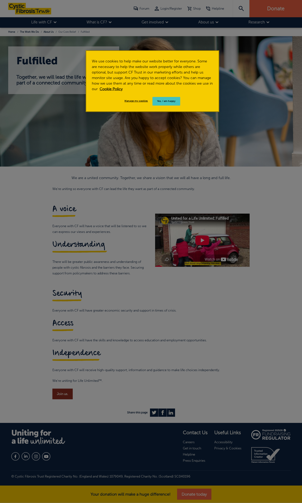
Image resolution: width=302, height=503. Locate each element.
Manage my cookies (136, 100)
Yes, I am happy (166, 101)
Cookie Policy (111, 89)
